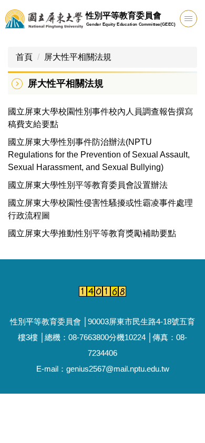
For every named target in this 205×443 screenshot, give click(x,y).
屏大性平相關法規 (77, 56)
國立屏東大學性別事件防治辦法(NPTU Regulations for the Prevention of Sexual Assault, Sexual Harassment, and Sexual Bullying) (99, 155)
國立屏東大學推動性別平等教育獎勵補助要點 (92, 233)
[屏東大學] (44, 19)
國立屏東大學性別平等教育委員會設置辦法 (88, 185)
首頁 (24, 56)
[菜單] (188, 18)
